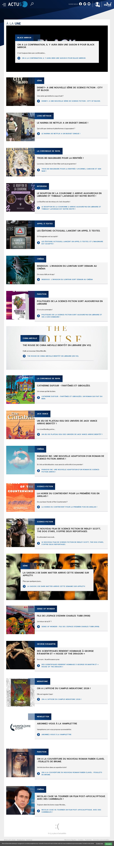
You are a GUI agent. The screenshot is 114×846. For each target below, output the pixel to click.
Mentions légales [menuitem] (70, 840)
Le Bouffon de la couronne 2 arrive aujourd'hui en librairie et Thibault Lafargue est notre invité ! (71, 208)
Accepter (108, 844)
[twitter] (84, 4)
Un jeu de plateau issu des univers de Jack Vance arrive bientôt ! (72, 434)
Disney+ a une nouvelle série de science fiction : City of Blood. (71, 101)
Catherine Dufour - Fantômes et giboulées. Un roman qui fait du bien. (72, 397)
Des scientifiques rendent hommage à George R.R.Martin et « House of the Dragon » (70, 665)
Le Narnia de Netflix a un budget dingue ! (61, 133)
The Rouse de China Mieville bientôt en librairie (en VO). (53, 356)
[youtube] (89, 4)
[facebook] (80, 4)
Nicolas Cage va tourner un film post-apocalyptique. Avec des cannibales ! (71, 811)
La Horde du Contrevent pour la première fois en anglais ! (70, 507)
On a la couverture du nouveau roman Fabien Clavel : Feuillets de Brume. (72, 773)
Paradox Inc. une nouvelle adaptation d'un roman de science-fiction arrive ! (71, 470)
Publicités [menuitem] (88, 840)
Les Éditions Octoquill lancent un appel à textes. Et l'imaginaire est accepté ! (72, 242)
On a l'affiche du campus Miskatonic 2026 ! (61, 699)
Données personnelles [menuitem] (101, 840)
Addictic (29, 840)
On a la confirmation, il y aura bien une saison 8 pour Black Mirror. (54, 58)
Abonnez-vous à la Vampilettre (56, 734)
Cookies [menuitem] (80, 840)
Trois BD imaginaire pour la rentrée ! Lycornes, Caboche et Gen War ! (71, 170)
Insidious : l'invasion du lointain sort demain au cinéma (67, 279)
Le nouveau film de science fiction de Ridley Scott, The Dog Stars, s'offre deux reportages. (73, 543)
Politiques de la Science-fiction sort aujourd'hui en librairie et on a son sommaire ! (72, 316)
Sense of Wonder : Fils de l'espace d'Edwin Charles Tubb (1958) (70, 626)
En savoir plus (99, 843)
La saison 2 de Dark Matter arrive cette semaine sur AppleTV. (56, 586)
